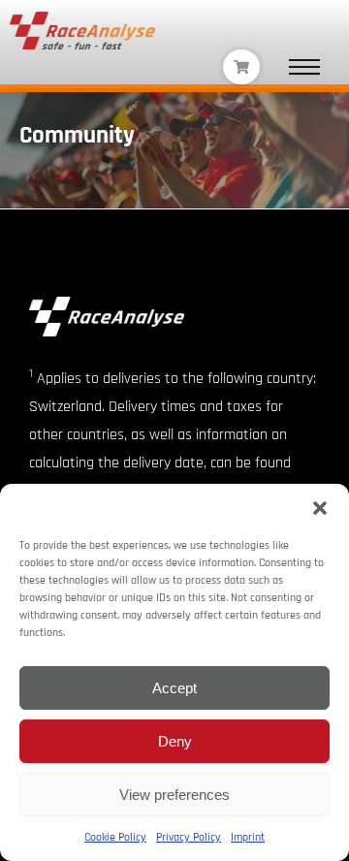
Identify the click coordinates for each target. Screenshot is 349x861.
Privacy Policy (188, 837)
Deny (175, 741)
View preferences (174, 794)
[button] (320, 508)
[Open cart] (241, 67)
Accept (174, 688)
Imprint (248, 837)
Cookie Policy (115, 837)
